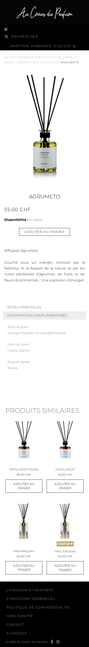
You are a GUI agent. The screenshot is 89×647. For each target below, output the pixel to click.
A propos (16, 633)
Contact (15, 625)
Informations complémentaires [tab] (37, 315)
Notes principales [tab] (24, 307)
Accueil (11, 57)
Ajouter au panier (44, 232)
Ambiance (29, 57)
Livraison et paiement (30, 590)
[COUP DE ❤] (65, 521)
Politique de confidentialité (38, 607)
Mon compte (19, 616)
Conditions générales (30, 599)
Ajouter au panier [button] (24, 486)
